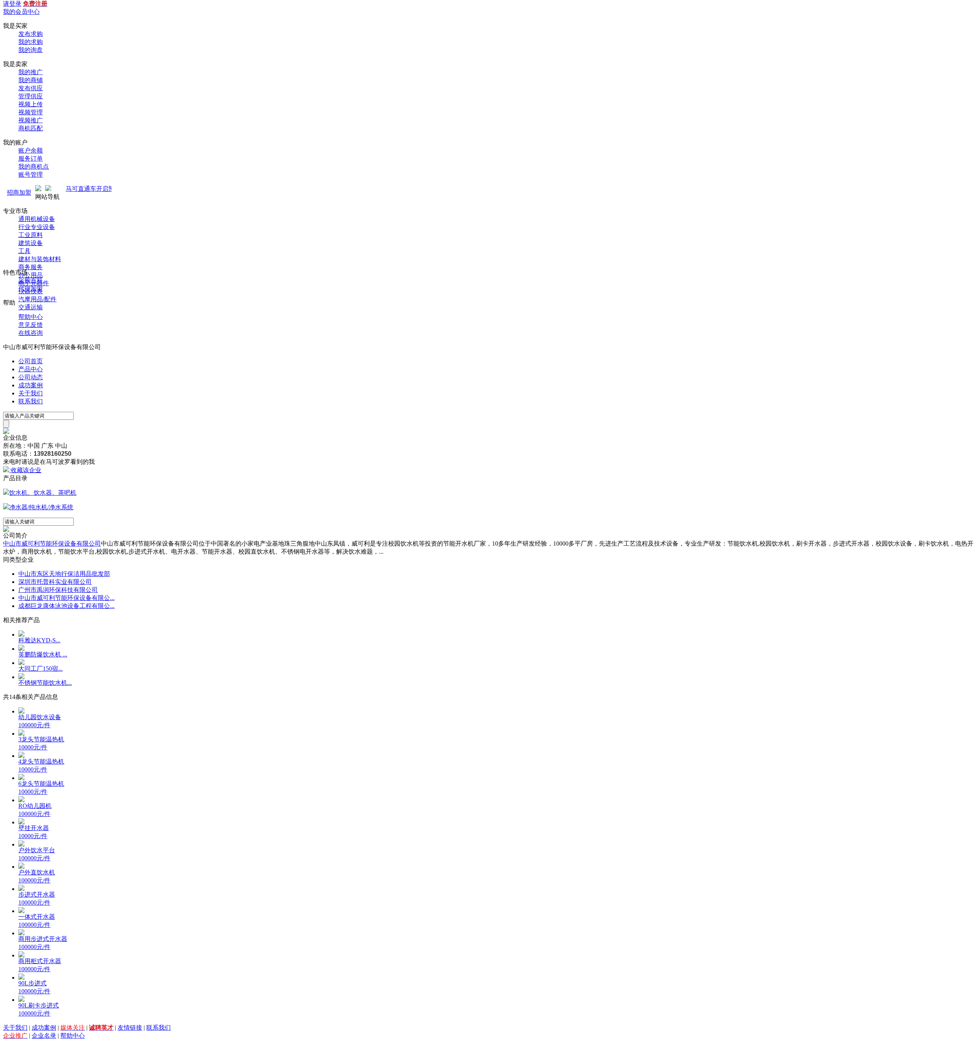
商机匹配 (30, 128)
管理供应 (30, 96)
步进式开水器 (36, 894)
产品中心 (30, 369)
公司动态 (30, 377)
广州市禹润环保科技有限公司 (58, 590)
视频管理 (30, 112)
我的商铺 (30, 80)
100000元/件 (34, 725)
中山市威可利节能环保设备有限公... (66, 598)
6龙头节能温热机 (41, 783)
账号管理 (30, 174)
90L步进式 (32, 983)
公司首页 (30, 361)
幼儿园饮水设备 (39, 717)
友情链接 (130, 1027)
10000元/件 (32, 747)
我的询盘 (30, 50)
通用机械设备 (36, 219)
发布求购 (30, 34)
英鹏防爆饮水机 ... (42, 654)
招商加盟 (19, 192)
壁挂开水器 (33, 828)
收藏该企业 (26, 470)
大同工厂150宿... (40, 668)
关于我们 (30, 393)
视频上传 (30, 104)
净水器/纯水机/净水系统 (41, 507)
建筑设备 (30, 243)
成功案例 (30, 385)
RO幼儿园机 (35, 806)
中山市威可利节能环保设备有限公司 (52, 543)
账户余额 (30, 150)
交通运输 (30, 307)
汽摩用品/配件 (37, 299)
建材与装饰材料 (39, 259)
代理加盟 (30, 288)
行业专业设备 (36, 227)
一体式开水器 (36, 916)
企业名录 (44, 1035)
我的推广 (30, 72)
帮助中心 (30, 317)
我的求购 (30, 42)
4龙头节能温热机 (41, 761)
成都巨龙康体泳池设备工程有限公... (66, 606)
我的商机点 (33, 166)
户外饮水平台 (36, 850)
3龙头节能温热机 (41, 739)
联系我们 (30, 401)
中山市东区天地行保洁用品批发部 (64, 573)
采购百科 (30, 280)
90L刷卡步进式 (38, 1005)
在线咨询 (30, 333)
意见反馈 (30, 325)
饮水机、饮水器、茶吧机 (42, 492)
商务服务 (30, 267)
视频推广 (30, 120)
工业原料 (30, 235)
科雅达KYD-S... (39, 640)
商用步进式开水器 (42, 939)
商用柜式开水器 (39, 961)
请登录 (12, 3)
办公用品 (30, 275)
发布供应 (30, 88)
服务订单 (30, 158)
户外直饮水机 (36, 872)
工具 (24, 251)
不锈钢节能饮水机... (45, 682)
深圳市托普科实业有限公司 (55, 581)
